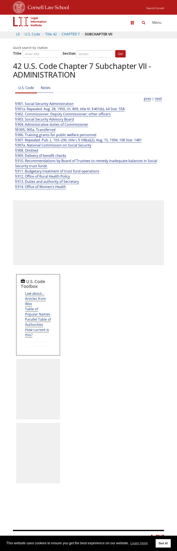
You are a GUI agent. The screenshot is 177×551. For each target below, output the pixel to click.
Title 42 (51, 34)
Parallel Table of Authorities (38, 322)
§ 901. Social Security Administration (44, 103)
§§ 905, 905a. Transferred (35, 129)
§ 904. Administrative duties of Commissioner (51, 124)
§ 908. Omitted (26, 150)
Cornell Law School (47, 6)
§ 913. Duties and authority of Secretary (47, 181)
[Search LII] (143, 23)
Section (69, 53)
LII (18, 34)
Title (17, 53)
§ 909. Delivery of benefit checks (40, 155)
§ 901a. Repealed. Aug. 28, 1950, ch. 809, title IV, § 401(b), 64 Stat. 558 (70, 109)
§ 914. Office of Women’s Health (40, 186)
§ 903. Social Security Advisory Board (44, 119)
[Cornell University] (19, 6)
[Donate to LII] (132, 23)
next (158, 98)
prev (147, 98)
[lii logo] (29, 21)
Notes (46, 87)
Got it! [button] (163, 543)
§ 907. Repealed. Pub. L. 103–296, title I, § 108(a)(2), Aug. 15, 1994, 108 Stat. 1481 (78, 140)
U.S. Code (32, 34)
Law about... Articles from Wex (35, 298)
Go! (120, 54)
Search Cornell (155, 8)
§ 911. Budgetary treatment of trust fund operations (57, 171)
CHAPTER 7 (71, 34)
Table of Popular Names (37, 312)
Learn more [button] (139, 543)
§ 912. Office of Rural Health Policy (42, 176)
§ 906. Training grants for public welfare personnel (55, 134)
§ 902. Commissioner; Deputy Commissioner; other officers (63, 114)
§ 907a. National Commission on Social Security (53, 145)
